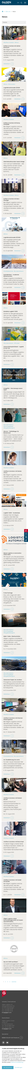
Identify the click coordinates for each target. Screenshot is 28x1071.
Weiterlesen (7, 64)
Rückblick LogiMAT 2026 (11, 311)
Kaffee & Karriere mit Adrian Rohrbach (12, 46)
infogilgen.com (6, 1012)
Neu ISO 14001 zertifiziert (11, 962)
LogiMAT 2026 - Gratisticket (12, 513)
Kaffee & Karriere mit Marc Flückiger (11, 199)
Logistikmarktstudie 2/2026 (12, 87)
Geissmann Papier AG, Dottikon (13, 680)
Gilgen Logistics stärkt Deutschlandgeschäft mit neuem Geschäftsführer (13, 920)
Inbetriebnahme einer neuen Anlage (14, 161)
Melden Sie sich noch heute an (10, 1037)
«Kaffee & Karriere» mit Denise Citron (12, 472)
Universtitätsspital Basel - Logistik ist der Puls (14, 347)
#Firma (17, 42)
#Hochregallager (8, 426)
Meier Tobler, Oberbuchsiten (12, 636)
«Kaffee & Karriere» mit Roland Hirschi (13, 798)
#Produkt (16, 343)
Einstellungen (18, 1067)
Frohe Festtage (8, 593)
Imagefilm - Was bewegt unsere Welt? (13, 389)
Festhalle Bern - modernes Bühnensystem (11, 275)
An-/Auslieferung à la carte (12, 760)
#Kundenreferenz (19, 271)
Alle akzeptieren (7, 1067)
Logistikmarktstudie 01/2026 (12, 237)
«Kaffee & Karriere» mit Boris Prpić (14, 841)
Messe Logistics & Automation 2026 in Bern (12, 553)
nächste (14, 982)
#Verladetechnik (8, 271)
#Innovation (11, 84)
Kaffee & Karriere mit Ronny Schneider (12, 123)
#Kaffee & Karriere (9, 42)
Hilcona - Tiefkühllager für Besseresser (11, 432)
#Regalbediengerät (9, 428)
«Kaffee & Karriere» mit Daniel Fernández (12, 880)
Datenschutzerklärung (17, 1062)
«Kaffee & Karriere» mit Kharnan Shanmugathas (13, 718)
